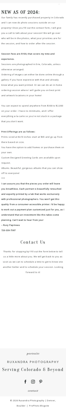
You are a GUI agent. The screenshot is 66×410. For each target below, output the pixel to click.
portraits (33, 353)
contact (33, 391)
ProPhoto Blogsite (39, 405)
